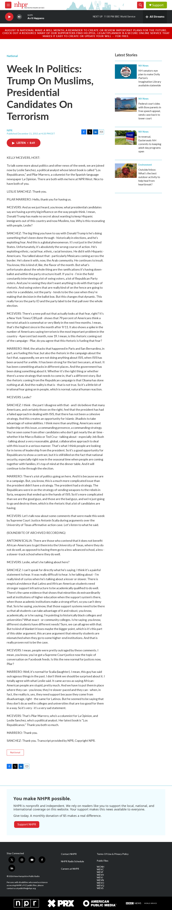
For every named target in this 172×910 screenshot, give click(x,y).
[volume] (19, 17)
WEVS (100, 888)
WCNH (100, 866)
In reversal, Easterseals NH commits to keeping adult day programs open (149, 144)
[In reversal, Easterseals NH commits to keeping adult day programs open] (126, 137)
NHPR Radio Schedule (72, 861)
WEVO (100, 883)
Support (158, 5)
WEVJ (100, 877)
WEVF (100, 872)
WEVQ (100, 885)
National (12, 56)
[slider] (24, 16)
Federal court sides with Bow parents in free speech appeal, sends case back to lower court (149, 111)
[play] (9, 17)
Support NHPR (26, 824)
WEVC (100, 869)
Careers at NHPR (70, 868)
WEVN (100, 880)
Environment (145, 164)
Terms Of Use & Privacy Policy (112, 854)
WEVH (100, 874)
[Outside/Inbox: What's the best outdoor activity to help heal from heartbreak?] (126, 170)
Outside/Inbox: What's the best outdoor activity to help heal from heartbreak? (149, 177)
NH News (143, 65)
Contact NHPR (69, 854)
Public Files (102, 860)
